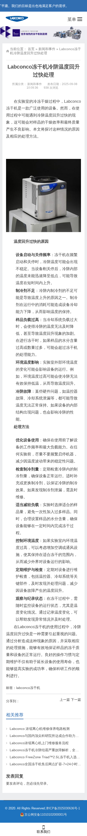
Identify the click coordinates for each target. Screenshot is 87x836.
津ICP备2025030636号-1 (63, 808)
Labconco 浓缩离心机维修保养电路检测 (40, 729)
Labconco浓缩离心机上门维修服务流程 (39, 743)
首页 (31, 49)
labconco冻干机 (28, 688)
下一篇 (76, 700)
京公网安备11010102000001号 (45, 814)
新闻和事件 (46, 49)
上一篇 (65, 700)
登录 (43, 783)
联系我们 (43, 832)
